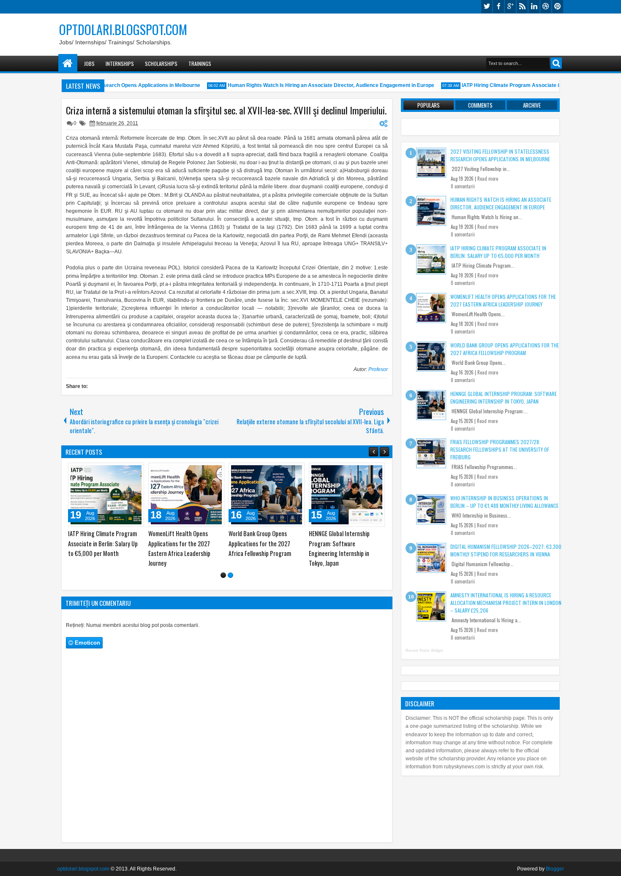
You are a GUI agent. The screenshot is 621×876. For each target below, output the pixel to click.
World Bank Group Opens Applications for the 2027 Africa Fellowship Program (260, 543)
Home (67, 63)
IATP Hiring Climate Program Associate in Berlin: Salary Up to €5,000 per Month (103, 543)
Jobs (89, 63)
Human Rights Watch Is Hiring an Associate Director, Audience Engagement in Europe (324, 85)
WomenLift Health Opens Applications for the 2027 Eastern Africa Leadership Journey (503, 300)
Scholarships (161, 63)
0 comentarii (463, 186)
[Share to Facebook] (116, 471)
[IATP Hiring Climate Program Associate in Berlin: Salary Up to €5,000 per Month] (106, 494)
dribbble (545, 6)
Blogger (555, 869)
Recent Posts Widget (424, 650)
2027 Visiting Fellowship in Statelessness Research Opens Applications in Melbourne (500, 155)
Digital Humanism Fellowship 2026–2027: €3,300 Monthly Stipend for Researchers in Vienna (505, 550)
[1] (223, 575)
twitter (486, 6)
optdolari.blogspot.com (123, 29)
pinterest (557, 6)
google (510, 6)
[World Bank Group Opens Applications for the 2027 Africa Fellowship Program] (266, 494)
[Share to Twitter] (125, 471)
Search (556, 63)
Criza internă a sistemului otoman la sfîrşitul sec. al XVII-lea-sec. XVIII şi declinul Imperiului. (226, 110)
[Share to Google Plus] (135, 471)
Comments (480, 105)
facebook (498, 6)
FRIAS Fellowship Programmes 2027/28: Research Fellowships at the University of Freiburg (499, 449)
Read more (487, 178)
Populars (428, 105)
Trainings (199, 63)
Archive (532, 105)
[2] (230, 575)
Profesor (378, 369)
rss (522, 6)
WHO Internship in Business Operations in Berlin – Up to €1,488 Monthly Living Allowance (504, 501)
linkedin (533, 6)
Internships (120, 63)
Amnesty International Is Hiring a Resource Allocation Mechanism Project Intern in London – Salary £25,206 (505, 602)
